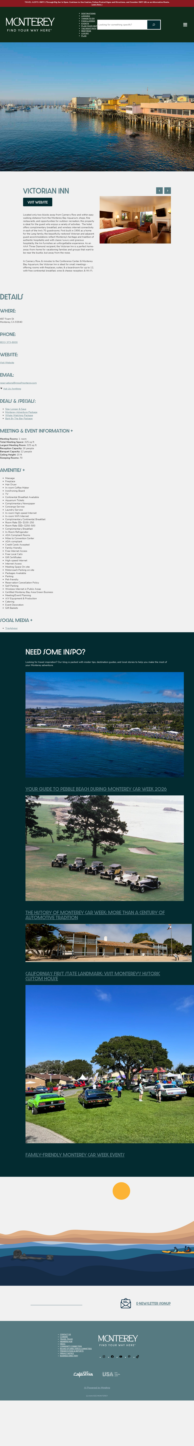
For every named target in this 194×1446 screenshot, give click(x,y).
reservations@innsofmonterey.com (18, 383)
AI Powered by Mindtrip (97, 1387)
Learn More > (97, 4)
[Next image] (167, 190)
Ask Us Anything (12, 388)
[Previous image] (159, 190)
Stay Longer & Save (15, 409)
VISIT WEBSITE (38, 202)
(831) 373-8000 (9, 342)
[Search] (153, 24)
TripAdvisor (11, 628)
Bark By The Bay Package (19, 418)
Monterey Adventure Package (21, 412)
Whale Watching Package (19, 415)
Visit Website (7, 362)
